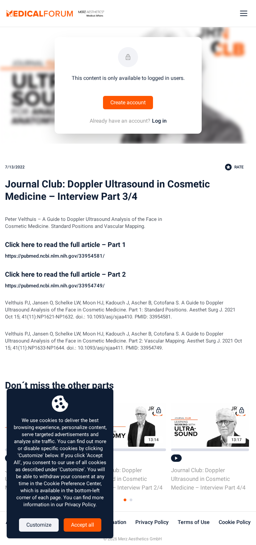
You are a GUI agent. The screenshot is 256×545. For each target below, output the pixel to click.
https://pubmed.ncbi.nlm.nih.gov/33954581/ (55, 256)
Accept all (82, 525)
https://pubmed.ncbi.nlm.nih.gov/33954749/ (55, 286)
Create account (128, 102)
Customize (38, 525)
